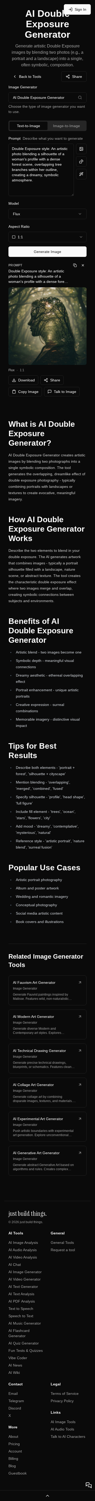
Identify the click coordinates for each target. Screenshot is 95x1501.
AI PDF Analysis (21, 1301)
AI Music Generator (24, 1323)
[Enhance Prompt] (81, 174)
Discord (14, 1408)
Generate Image (47, 252)
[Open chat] (88, 1485)
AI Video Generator (24, 1279)
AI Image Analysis (23, 1242)
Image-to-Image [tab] (66, 126)
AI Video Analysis (22, 1257)
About (13, 1436)
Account (15, 1451)
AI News (15, 1365)
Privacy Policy (62, 1401)
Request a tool (63, 1250)
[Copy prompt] (75, 265)
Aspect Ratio (19, 226)
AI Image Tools (63, 1422)
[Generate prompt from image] (81, 149)
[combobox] (47, 237)
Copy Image (28, 392)
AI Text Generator (23, 1286)
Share (77, 76)
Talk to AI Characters (68, 1436)
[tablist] (47, 126)
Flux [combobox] (16, 214)
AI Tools (15, 1233)
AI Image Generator (25, 1272)
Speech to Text (20, 1316)
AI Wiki (14, 1372)
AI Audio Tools (62, 1429)
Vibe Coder (17, 1358)
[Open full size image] (47, 326)
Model (13, 203)
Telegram (16, 1401)
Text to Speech (20, 1308)
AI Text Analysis (21, 1294)
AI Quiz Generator (23, 1343)
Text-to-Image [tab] (28, 126)
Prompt (45, 138)
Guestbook (17, 1473)
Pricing (14, 1444)
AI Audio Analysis (22, 1250)
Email (13, 1393)
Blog (12, 1466)
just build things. (31, 1222)
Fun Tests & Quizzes (25, 1350)
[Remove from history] (83, 265)
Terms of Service (65, 1393)
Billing (13, 1458)
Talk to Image (65, 392)
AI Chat (14, 1264)
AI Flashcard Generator (19, 1333)
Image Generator (22, 87)
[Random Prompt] (81, 161)
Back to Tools (30, 76)
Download (26, 380)
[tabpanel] (47, 196)
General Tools (62, 1242)
